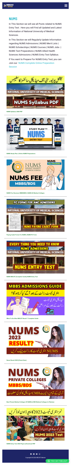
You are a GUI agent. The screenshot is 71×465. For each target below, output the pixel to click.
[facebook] (31, 454)
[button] (57, 461)
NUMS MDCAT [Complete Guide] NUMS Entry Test (22, 276)
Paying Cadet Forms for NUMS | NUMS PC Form (22, 235)
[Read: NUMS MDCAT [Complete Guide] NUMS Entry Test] (36, 257)
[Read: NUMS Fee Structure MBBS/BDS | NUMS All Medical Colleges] (36, 174)
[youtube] (37, 454)
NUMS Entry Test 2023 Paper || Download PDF (21, 443)
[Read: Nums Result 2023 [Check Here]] (36, 341)
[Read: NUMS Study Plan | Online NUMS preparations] (36, 134)
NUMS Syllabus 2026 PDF (14, 111)
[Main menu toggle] (66, 5)
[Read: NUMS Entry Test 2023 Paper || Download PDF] (36, 424)
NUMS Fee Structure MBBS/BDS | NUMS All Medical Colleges (25, 193)
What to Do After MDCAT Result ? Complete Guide (22, 318)
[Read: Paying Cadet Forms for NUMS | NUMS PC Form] (36, 215)
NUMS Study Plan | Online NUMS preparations (21, 153)
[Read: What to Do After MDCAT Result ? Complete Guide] (36, 299)
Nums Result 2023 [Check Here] (16, 360)
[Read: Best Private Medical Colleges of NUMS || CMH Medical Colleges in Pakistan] (36, 382)
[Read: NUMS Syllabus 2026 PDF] (36, 92)
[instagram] (34, 454)
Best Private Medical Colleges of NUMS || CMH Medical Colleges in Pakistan (30, 402)
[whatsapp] (40, 454)
